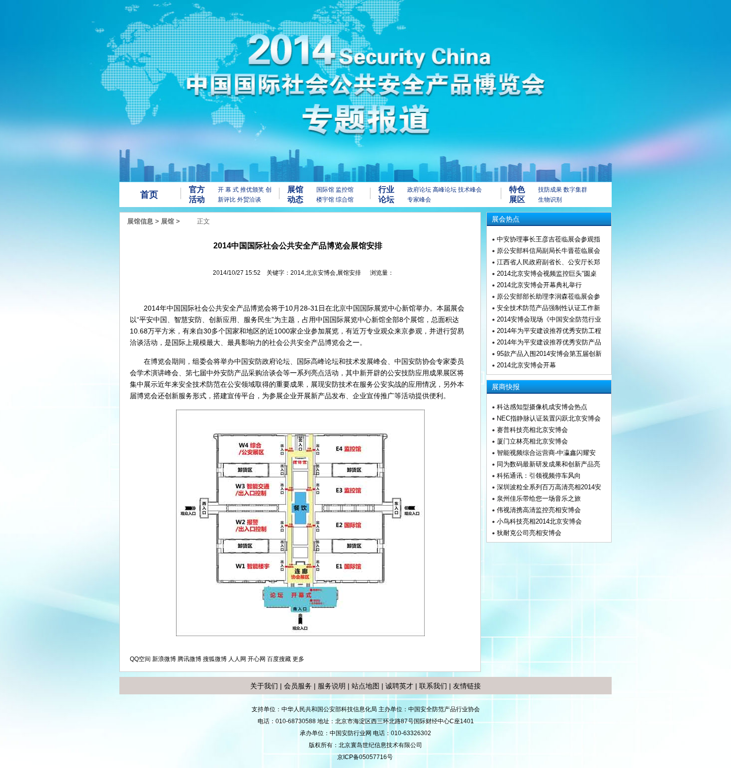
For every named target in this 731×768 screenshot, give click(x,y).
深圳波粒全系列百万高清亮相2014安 (549, 487)
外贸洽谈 (249, 199)
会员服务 (298, 686)
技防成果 (550, 189)
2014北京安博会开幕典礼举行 (539, 285)
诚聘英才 (399, 686)
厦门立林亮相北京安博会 (532, 441)
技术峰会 (470, 189)
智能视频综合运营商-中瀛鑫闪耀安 (546, 452)
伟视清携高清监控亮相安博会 (539, 510)
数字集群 (575, 189)
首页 (149, 195)
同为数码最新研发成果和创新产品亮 (548, 464)
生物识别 (550, 199)
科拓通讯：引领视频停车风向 (539, 475)
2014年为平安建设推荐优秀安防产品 (549, 342)
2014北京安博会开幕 (526, 365)
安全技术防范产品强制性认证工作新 (548, 308)
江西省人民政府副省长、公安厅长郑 (548, 262)
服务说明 (332, 686)
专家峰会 (419, 199)
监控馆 (345, 189)
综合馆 (345, 199)
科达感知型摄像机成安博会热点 (542, 407)
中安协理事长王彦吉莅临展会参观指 (548, 239)
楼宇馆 (325, 199)
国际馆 (325, 189)
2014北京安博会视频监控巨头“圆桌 (547, 273)
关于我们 (264, 686)
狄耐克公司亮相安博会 (529, 533)
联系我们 (433, 686)
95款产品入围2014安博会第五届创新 (549, 353)
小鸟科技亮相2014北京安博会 (539, 521)
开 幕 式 (228, 189)
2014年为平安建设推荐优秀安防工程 (549, 330)
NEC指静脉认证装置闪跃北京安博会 (549, 418)
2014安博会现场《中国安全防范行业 (549, 319)
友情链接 (467, 686)
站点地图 (364, 686)
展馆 (167, 221)
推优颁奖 (252, 189)
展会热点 (506, 219)
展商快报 (506, 387)
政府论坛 (419, 189)
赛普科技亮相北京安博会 (532, 430)
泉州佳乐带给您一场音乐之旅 (539, 498)
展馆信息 (140, 221)
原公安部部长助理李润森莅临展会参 (548, 296)
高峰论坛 (445, 189)
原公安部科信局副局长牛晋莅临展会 (548, 250)
